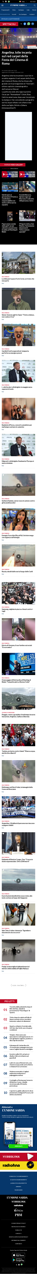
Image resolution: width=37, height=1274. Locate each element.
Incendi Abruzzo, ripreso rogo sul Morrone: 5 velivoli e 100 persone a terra (26, 198)
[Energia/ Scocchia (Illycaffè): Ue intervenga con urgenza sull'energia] (18, 519)
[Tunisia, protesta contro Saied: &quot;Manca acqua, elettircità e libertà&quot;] (18, 735)
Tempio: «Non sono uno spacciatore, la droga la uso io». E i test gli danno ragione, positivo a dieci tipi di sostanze (21, 1037)
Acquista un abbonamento (18, 1179)
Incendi (14, 14)
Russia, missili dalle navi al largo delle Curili (17, 571)
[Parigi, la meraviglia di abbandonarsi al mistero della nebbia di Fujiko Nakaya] (18, 950)
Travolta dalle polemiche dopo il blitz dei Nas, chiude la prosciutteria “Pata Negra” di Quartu (21, 1009)
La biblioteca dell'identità (18, 1183)
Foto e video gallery (13, 165)
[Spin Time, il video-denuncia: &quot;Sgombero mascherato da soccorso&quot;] (18, 914)
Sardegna (21, 10)
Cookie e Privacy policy (18, 1223)
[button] (21, 23)
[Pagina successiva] (11, 985)
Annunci (18, 1186)
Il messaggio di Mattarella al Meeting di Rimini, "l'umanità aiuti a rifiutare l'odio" (16, 681)
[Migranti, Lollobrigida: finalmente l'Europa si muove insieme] (18, 445)
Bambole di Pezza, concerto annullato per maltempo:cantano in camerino (17, 426)
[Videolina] (18, 1157)
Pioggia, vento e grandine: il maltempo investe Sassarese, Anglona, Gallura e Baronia (18, 716)
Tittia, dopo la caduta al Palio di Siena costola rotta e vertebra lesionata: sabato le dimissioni (20, 1019)
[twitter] (3, 1)
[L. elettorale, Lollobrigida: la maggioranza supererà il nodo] (18, 371)
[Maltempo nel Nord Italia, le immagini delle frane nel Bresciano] (18, 771)
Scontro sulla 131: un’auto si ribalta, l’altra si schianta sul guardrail (19, 1056)
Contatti (18, 1233)
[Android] (18, 1260)
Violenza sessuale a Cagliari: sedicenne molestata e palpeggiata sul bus (19, 1073)
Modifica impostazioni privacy (18, 1237)
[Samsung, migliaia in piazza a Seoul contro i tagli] (18, 593)
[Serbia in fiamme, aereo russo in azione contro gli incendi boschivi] (18, 485)
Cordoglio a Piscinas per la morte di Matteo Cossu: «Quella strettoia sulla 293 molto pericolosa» (21, 1083)
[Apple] (18, 1255)
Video (14, 10)
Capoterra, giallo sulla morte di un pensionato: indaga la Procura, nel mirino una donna (21, 1093)
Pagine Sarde (18, 1190)
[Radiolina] (18, 1165)
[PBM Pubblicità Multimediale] (18, 1215)
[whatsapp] (9, 1)
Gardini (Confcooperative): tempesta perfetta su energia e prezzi (15, 352)
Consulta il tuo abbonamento (18, 1176)
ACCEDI (33, 1)
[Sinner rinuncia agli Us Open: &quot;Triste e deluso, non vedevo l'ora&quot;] (18, 299)
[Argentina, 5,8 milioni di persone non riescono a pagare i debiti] (18, 807)
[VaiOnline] (18, 1211)
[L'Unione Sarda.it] (18, 5)
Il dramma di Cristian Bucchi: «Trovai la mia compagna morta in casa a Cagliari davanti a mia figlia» (21, 1047)
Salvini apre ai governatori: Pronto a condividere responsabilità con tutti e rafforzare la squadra (10, 200)
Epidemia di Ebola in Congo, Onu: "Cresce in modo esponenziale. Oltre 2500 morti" (17, 860)
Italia (28, 10)
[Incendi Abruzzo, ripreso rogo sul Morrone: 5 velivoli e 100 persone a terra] (27, 186)
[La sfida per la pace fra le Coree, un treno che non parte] (18, 263)
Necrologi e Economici (18, 1226)
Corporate (18, 1243)
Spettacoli (9, 24)
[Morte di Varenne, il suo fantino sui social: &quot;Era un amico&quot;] (18, 629)
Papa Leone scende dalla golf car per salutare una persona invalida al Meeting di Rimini (9, 228)
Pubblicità (18, 1230)
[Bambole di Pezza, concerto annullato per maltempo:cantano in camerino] (18, 409)
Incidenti (31, 14)
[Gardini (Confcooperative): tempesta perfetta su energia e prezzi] (18, 335)
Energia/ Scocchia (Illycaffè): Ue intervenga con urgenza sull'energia (17, 536)
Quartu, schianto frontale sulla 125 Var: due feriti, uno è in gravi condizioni (21, 1028)
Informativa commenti (18, 1240)
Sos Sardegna (23, 14)
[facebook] (6, 1)
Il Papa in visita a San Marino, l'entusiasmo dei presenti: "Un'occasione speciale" (26, 228)
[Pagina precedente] (26, 985)
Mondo (34, 10)
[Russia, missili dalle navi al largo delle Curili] (18, 555)
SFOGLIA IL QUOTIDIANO (10, 19)
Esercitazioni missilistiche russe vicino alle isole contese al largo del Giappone (17, 897)
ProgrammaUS (5, 10)
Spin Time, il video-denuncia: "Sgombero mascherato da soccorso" (16, 931)
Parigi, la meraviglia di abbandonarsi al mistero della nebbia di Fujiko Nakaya (15, 968)
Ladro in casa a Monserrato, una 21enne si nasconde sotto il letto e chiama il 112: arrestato (21, 1065)
